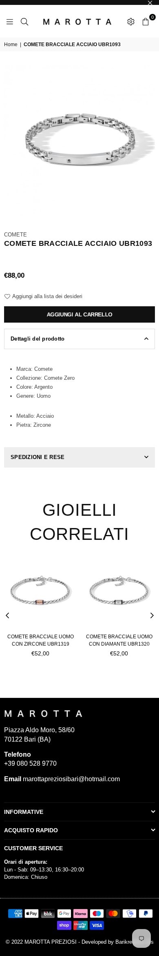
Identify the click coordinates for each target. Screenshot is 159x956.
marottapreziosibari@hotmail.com (70, 778)
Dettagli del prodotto (37, 339)
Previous (7, 616)
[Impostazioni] (131, 21)
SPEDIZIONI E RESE (37, 457)
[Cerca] (24, 21)
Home (11, 44)
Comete (43, 369)
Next (152, 616)
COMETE (15, 235)
